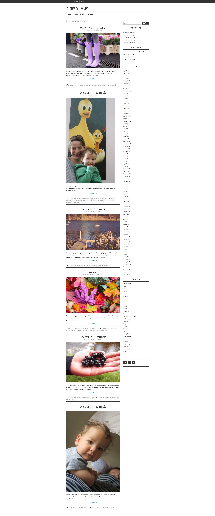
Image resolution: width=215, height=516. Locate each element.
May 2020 (125, 161)
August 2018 (126, 214)
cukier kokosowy (105, 328)
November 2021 (127, 116)
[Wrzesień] (93, 295)
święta (106, 201)
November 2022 (127, 86)
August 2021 (126, 123)
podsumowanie (83, 201)
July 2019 (125, 186)
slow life (106, 84)
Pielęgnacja (126, 324)
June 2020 (125, 159)
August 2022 (126, 93)
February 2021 (126, 138)
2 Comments (99, 212)
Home (69, 1)
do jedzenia (112, 328)
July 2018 (125, 216)
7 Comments (99, 340)
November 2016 (127, 267)
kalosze (107, 86)
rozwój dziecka (127, 334)
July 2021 (125, 126)
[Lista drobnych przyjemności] (93, 140)
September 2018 (127, 211)
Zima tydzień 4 (132, 59)
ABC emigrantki (127, 283)
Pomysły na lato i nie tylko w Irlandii (132, 40)
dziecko (70, 84)
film (124, 301)
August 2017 (126, 244)
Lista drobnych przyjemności (93, 92)
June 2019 (125, 189)
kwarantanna (126, 311)
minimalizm (96, 84)
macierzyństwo (90, 84)
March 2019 (126, 196)
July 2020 (125, 156)
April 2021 (126, 133)
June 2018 (125, 219)
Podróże (83, 1)
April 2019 (126, 194)
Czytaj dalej (93, 79)
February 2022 (126, 108)
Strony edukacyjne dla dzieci (130, 37)
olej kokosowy (103, 330)
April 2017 (126, 254)
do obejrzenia (74, 330)
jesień (90, 265)
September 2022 (127, 91)
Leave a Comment (99, 30)
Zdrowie (125, 354)
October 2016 (126, 269)
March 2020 (126, 166)
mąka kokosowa (96, 330)
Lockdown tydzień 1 (139, 51)
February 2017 (126, 259)
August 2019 (126, 184)
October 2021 (126, 118)
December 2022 (127, 83)
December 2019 (127, 174)
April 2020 (126, 164)
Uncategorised (126, 349)
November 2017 (127, 236)
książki (69, 328)
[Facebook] (125, 362)
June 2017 (125, 249)
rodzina (101, 84)
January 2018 (126, 231)
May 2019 (125, 191)
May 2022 (125, 101)
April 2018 (126, 224)
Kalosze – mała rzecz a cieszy (93, 27)
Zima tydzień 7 (130, 56)
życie (77, 400)
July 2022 (125, 96)
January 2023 (126, 81)
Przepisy (125, 329)
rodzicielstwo (113, 86)
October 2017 (126, 239)
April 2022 (126, 103)
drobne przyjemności (100, 86)
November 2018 (127, 206)
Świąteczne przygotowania (98, 201)
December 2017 (127, 234)
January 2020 (126, 171)
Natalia (91, 30)
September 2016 (127, 272)
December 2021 (127, 113)
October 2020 (126, 149)
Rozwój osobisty (127, 336)
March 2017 (126, 257)
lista (69, 199)
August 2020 (126, 154)
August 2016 (126, 274)
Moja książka (75, 1)
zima (78, 202)
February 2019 (126, 199)
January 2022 (126, 111)
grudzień (113, 199)
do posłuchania (88, 330)
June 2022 (125, 98)
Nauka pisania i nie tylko (129, 35)
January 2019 (126, 201)
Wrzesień (93, 272)
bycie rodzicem (80, 86)
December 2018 (127, 204)
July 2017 (125, 247)
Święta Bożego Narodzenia (96, 199)
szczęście (110, 84)
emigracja (125, 298)
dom (124, 288)
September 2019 (127, 181)
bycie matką (73, 86)
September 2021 (127, 121)
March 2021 (126, 136)
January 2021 (126, 141)
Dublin (125, 291)
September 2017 (127, 242)
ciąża (124, 286)
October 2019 (126, 179)
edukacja (125, 296)
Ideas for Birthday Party (129, 42)
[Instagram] (133, 362)
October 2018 (126, 209)
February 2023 (126, 78)
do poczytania (81, 330)
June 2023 (125, 76)
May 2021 (125, 131)
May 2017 (125, 252)
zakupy (125, 351)
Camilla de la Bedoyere (128, 32)
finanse (125, 303)
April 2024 (126, 71)
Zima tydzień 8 (130, 54)
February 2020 (126, 169)
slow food (125, 339)
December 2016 (127, 264)
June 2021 (125, 128)
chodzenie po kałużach (89, 86)
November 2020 (127, 146)
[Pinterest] (129, 362)
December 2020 (127, 143)
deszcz (92, 507)
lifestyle (100, 398)
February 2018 (126, 229)
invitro (125, 306)
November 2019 (127, 176)
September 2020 (127, 151)
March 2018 (126, 226)
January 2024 (126, 73)
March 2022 (126, 106)
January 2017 (126, 262)
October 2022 (126, 88)
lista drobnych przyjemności (79, 84)
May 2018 (125, 221)
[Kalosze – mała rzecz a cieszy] (93, 50)
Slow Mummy (77, 9)
